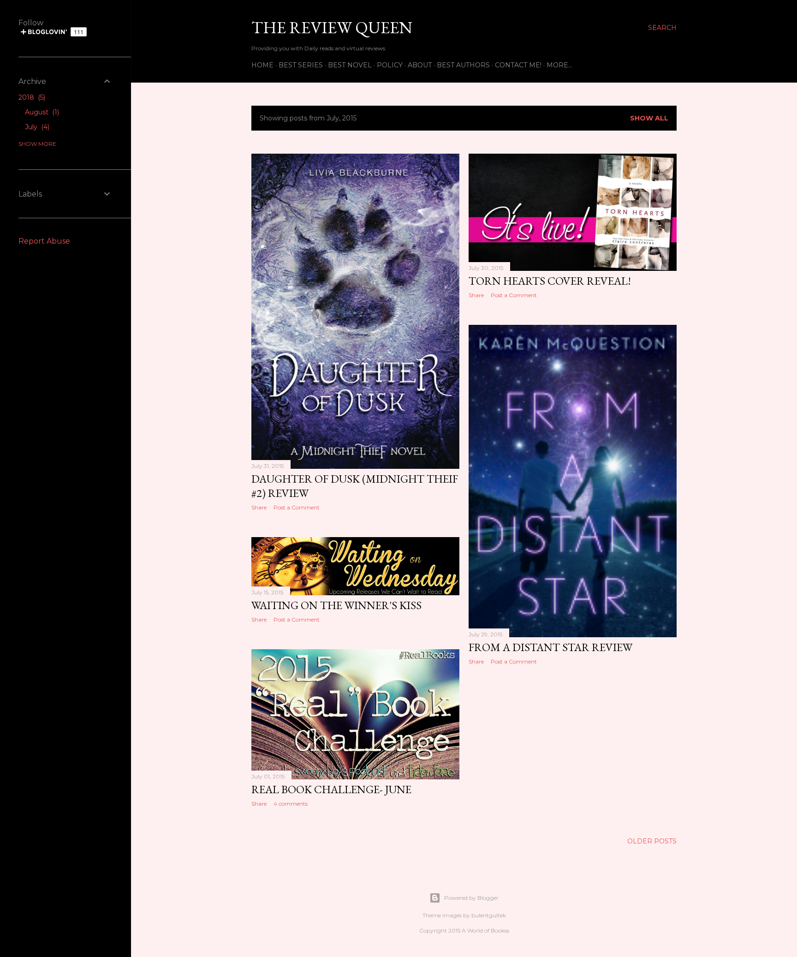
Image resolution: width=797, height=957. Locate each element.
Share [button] (259, 507)
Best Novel (350, 65)
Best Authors (463, 65)
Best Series (301, 65)
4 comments (291, 803)
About (420, 65)
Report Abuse (44, 241)
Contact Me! (518, 65)
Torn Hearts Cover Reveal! (550, 281)
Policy (390, 65)
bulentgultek (488, 915)
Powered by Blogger (471, 897)
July (36, 127)
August (41, 112)
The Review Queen (331, 27)
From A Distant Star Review (550, 647)
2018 (30, 97)
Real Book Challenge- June (331, 789)
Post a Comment (297, 507)
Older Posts (652, 841)
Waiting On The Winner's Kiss (336, 605)
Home (262, 65)
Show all (649, 118)
